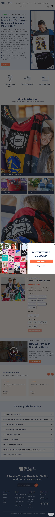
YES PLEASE (41, 261)
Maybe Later (41, 265)
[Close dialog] (54, 244)
